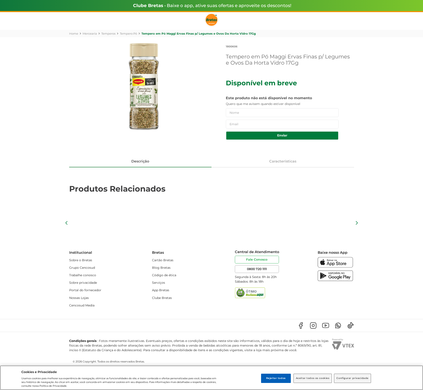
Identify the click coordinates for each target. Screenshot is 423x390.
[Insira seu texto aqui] (335, 266)
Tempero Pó (128, 33)
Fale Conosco (256, 259)
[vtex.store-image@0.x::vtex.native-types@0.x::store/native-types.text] (300, 325)
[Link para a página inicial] (73, 33)
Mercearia (90, 33)
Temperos (108, 33)
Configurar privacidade (352, 378)
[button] (66, 223)
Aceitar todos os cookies (313, 378)
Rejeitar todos (276, 378)
